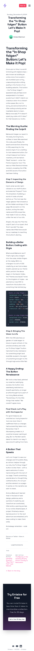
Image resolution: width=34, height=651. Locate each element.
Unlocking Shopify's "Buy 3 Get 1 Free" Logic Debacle (10, 562)
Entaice (23, 649)
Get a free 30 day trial (17, 619)
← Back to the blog (13, 571)
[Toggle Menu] (29, 5)
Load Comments (17, 545)
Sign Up (22, 5)
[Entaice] (5, 5)
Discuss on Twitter (12, 536)
